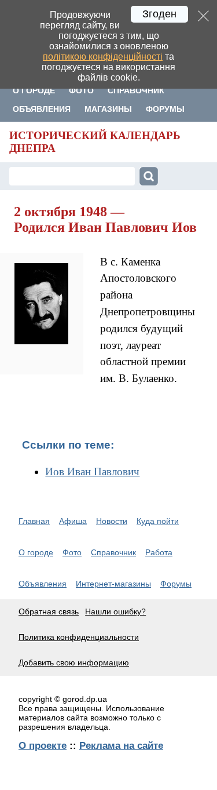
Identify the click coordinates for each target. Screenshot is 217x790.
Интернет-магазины (113, 583)
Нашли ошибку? (115, 611)
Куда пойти (158, 521)
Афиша (73, 521)
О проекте (43, 745)
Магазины (108, 109)
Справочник (136, 90)
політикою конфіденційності (103, 56)
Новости (111, 521)
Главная (34, 521)
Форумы (165, 109)
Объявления (42, 109)
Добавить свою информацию (74, 662)
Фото (81, 90)
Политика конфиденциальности (79, 637)
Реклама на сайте (121, 745)
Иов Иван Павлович (92, 471)
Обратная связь (49, 611)
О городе (34, 90)
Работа (158, 552)
